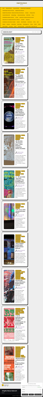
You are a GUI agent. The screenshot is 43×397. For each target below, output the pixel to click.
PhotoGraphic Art (26, 24)
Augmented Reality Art (19, 273)
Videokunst (17, 73)
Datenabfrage (14, 15)
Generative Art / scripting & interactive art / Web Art (11, 19)
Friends (17, 17)
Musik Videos (19, 24)
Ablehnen (31, 394)
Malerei (4, 24)
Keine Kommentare (19, 153)
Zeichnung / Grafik (21, 26)
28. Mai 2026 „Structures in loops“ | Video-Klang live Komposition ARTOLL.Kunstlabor (20, 145)
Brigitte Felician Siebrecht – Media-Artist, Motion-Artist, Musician (13, 12)
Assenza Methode (16, 8)
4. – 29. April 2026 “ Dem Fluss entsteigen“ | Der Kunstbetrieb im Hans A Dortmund (20, 180)
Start (4, 8)
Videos (15, 26)
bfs (17, 51)
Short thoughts (5, 26)
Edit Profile (28, 15)
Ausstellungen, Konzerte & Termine (8, 10)
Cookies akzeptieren (25, 394)
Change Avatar (32, 12)
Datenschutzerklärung (21, 15)
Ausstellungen (18, 70)
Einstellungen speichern (38, 394)
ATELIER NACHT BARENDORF (26, 8)
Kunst (22, 40)
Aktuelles (23, 37)
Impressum (28, 19)
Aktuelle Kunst (18, 37)
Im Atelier (22, 19)
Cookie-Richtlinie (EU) (6, 15)
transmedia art (22, 312)
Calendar (26, 12)
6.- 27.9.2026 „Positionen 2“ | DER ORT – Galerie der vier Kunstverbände (20, 46)
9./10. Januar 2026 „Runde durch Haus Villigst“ (20, 211)
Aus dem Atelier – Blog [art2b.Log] (31, 26)
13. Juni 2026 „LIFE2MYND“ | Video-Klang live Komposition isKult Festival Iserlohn (20, 112)
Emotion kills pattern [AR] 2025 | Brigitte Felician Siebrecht (20, 283)
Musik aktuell (14, 24)
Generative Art (18, 40)
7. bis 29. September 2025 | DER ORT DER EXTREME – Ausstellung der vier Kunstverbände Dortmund (20, 320)
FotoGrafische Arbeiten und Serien (8, 17)
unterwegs (11, 26)
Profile (35, 24)
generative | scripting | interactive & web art (27, 17)
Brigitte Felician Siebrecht (22, 3)
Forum (33, 15)
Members (8, 24)
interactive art (18, 355)
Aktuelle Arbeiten (9, 8)
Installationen (18, 240)
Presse (32, 24)
